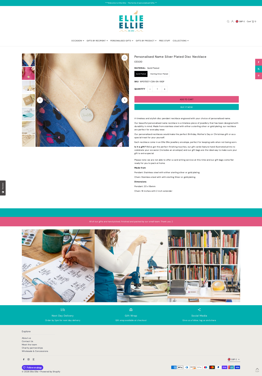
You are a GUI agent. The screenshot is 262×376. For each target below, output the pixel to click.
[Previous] (40, 100)
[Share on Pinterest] (258, 75)
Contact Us (27, 341)
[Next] (124, 100)
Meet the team (29, 344)
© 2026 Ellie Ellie (30, 371)
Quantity (139, 89)
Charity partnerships (32, 348)
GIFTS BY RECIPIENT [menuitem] (96, 40)
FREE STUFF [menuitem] (164, 40)
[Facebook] (23, 359)
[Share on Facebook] (258, 62)
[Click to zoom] (124, 58)
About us (26, 338)
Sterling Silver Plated (159, 74)
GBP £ (242, 21)
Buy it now (187, 107)
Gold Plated (141, 74)
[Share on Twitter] (258, 69)
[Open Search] (228, 21)
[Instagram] (28, 359)
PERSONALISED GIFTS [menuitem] (120, 40)
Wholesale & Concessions (35, 351)
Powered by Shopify (50, 371)
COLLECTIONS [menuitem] (180, 40)
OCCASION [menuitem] (76, 40)
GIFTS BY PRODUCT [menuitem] (145, 40)
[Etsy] (33, 359)
